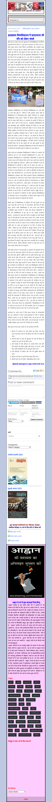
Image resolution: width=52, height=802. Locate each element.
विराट (11, 722)
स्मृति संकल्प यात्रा (36, 730)
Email (22, 405)
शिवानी (22, 726)
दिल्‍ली (21, 704)
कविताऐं (38, 691)
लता (38, 717)
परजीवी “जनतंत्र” (14, 708)
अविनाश (29, 687)
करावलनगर (29, 691)
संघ (10, 730)
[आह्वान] (26, 10)
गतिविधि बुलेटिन (26, 28)
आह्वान (26, 799)
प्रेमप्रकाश (12, 713)
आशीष (11, 691)
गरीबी (21, 700)
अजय (18, 682)
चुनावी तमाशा (30, 700)
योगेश (22, 717)
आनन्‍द (37, 687)
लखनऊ (30, 717)
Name (10, 405)
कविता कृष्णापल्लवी (14, 695)
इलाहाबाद (16, 31)
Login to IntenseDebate (13, 402)
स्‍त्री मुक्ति (12, 735)
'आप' (11, 682)
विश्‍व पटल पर (20, 722)
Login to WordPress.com (27, 402)
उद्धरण (19, 691)
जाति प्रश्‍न (12, 704)
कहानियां (26, 695)
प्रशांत (25, 708)
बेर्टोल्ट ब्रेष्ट (23, 713)
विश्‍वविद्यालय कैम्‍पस (34, 722)
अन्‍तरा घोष (27, 682)
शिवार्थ (30, 726)
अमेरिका (12, 687)
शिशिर (38, 726)
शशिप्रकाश (13, 726)
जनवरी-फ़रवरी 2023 (15, 454)
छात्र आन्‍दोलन (35, 28)
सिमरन (24, 730)
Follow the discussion (42, 370)
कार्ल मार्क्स (12, 700)
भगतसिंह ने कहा (35, 713)
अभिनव (37, 682)
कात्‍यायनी (36, 695)
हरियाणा (37, 735)
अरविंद (20, 687)
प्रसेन (33, 708)
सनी (17, 730)
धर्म (28, 704)
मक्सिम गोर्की (13, 717)
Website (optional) (35, 406)
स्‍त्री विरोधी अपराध (25, 735)
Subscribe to (12, 419)
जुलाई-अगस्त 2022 (15, 488)
